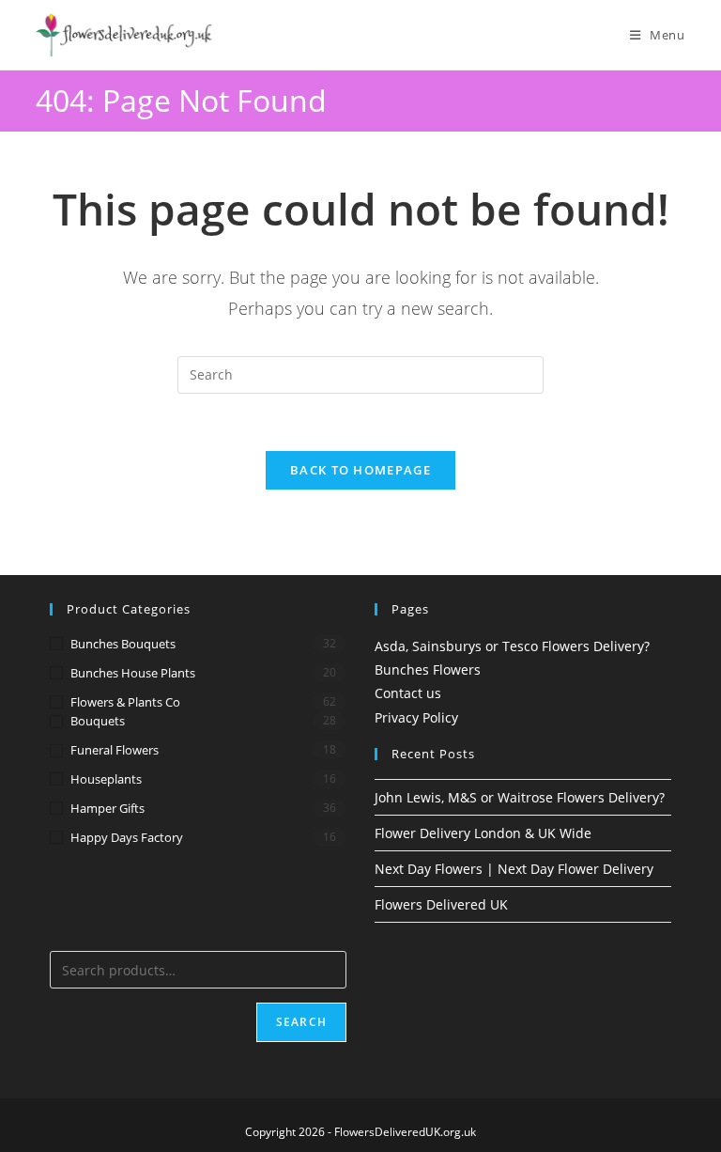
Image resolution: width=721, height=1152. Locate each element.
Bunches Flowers (428, 669)
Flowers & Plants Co (125, 701)
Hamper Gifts (107, 808)
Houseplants (106, 779)
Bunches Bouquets (123, 643)
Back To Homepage (360, 469)
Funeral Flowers (114, 749)
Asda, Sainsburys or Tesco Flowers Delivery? (512, 646)
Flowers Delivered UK (441, 904)
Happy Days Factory (126, 837)
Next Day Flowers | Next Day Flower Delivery (514, 869)
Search (301, 1022)
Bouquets (97, 720)
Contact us (408, 693)
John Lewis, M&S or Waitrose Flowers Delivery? (520, 797)
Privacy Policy (416, 717)
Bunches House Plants (132, 672)
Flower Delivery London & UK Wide (483, 833)
